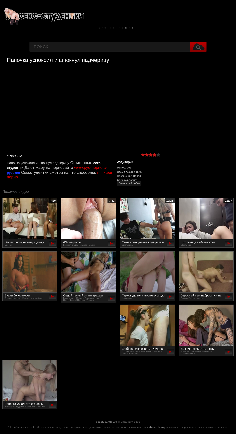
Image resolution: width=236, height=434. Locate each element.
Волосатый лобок (129, 183)
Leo (129, 167)
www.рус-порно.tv (90, 167)
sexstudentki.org (106, 421)
